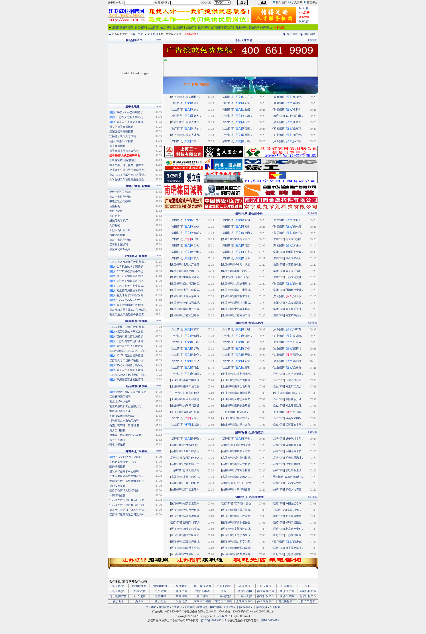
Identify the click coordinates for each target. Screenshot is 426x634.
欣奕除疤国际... (243, 418)
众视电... (298, 367)
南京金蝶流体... (295, 302)
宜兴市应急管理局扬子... (130, 336)
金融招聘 (190, 27)
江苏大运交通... (295, 277)
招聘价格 (266, 27)
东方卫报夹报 (223, 601)
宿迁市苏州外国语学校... (130, 276)
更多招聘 (312, 40)
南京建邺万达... (243, 476)
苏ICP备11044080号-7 (213, 620)
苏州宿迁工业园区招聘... (130, 379)
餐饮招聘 (228, 27)
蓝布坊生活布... (243, 399)
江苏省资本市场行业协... (130, 341)
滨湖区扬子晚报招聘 (121, 131)
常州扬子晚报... (243, 239)
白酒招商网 (139, 586)
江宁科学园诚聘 (118, 244)
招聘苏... (247, 245)
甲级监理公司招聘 (120, 201)
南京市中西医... (295, 315)
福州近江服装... (192, 411)
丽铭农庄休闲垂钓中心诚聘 (125, 435)
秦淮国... (247, 232)
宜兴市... (196, 103)
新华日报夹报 (308, 596)
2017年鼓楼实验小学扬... (130, 271)
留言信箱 (275, 607)
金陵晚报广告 (308, 591)
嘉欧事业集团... (295, 470)
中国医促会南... (295, 503)
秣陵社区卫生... (192, 554)
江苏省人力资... (295, 483)
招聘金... (196, 367)
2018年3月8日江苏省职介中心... (127, 350)
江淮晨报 (287, 586)
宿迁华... (196, 251)
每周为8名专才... (192, 457)
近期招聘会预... (192, 451)
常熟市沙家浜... (243, 528)
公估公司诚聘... (192, 302)
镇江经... (298, 96)
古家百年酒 (202, 591)
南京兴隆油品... (243, 392)
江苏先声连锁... (192, 541)
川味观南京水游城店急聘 (124, 420)
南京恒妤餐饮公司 (120, 401)
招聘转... (298, 348)
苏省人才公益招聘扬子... (130, 112)
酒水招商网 (245, 591)
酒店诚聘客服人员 (120, 411)
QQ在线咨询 (243, 607)
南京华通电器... (192, 386)
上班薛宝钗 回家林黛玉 (123, 160)
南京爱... (298, 283)
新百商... (196, 373)
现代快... (196, 239)
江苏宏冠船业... (192, 315)
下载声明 (189, 607)
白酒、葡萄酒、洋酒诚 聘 (124, 425)
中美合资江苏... (192, 277)
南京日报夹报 (265, 596)
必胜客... (247, 367)
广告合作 (177, 607)
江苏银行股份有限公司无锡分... (127, 514)
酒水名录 (118, 601)
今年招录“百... (243, 277)
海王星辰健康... (243, 509)
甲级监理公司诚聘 (120, 191)
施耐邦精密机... (192, 405)
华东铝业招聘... (243, 470)
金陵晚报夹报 (244, 601)
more (158, 39)
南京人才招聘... (243, 464)
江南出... (247, 226)
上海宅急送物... (192, 296)
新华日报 (139, 596)
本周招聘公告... (243, 270)
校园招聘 (165, 27)
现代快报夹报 (287, 601)
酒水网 (139, 601)
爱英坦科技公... (243, 302)
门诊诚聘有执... (295, 554)
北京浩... (196, 424)
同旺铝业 (114, 215)
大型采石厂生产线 (120, 230)
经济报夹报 (287, 596)
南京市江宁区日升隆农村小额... (127, 509)
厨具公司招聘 (117, 430)
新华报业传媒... (295, 251)
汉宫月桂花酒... (295, 380)
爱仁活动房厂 (117, 211)
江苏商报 (244, 586)
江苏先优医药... (295, 535)
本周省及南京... (243, 451)
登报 (308, 586)
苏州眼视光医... (243, 522)
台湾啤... (298, 411)
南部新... (196, 232)
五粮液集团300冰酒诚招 (123, 415)
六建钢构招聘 (117, 235)
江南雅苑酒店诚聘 (120, 396)
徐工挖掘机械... (295, 264)
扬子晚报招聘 (117, 145)
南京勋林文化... (243, 424)
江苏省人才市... (192, 122)
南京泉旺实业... (295, 308)
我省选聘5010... (192, 445)
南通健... (298, 541)
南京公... (196, 141)
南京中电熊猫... (243, 289)
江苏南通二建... (243, 315)
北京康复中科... (295, 516)
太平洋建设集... (192, 289)
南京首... (196, 109)
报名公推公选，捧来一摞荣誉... (127, 165)
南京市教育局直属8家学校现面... (128, 309)
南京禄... (298, 361)
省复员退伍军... (192, 503)
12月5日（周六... (243, 483)
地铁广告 (181, 591)
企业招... (247, 109)
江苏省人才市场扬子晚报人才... (127, 360)
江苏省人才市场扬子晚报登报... (127, 261)
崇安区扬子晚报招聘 (121, 126)
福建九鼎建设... (295, 258)
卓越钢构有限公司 (120, 249)
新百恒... (247, 128)
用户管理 (309, 34)
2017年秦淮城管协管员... (130, 355)
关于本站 (151, 607)
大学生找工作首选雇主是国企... (127, 179)
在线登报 (139, 591)
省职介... (298, 109)
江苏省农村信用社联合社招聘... (127, 505)
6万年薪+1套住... (243, 503)
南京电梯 (160, 596)
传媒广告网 (137, 34)
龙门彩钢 (114, 225)
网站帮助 (164, 607)
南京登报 (160, 591)
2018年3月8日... (295, 115)
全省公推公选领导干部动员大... (127, 169)
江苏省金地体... (295, 373)
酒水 (224, 591)
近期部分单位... (295, 451)
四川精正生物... (192, 547)
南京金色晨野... (243, 386)
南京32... (196, 361)
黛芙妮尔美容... (192, 528)
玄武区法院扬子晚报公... (130, 365)
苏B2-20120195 (270, 620)
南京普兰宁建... (192, 308)
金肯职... (298, 128)
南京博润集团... (192, 283)
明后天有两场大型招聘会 (124, 490)
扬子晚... (298, 134)
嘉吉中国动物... (192, 380)
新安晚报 (266, 586)
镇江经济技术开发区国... (130, 331)
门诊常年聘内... (243, 554)
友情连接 (202, 607)
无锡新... (196, 418)
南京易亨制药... (243, 541)
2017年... (196, 128)
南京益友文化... (243, 296)
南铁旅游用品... (243, 405)
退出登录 (292, 34)
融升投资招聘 (117, 466)
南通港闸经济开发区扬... (130, 346)
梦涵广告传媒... (243, 380)
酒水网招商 (160, 586)
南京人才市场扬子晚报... (130, 121)
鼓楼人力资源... (295, 489)
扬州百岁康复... (192, 516)
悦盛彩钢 (114, 206)
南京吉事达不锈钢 (120, 196)
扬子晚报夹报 (265, 601)
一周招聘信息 (117, 495)
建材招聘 (241, 27)
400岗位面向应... (243, 445)
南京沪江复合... (295, 386)
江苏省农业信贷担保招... (130, 457)
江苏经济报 (245, 596)
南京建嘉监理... (295, 405)
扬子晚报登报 (202, 586)
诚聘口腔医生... (295, 522)
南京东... (298, 232)
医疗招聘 (216, 27)
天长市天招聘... (192, 509)
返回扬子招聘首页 (122, 27)
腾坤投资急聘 (117, 485)
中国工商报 (224, 586)
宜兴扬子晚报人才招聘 (122, 136)
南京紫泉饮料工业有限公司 (125, 406)
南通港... (298, 103)
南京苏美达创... (295, 270)
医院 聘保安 (295, 509)
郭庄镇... (298, 296)
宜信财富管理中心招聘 (122, 461)
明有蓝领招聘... (243, 457)
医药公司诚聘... (192, 399)
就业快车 (254, 27)
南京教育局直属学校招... (130, 290)
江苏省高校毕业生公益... (130, 285)
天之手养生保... (243, 535)
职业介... (196, 354)
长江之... (247, 96)
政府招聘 (203, 27)
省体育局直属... (295, 445)
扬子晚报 (118, 586)
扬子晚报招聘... (295, 239)
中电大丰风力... (243, 308)
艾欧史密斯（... (243, 283)
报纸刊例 (304, 8)
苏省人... (196, 115)
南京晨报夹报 (202, 601)
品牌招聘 (178, 27)
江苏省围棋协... (192, 96)
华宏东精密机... (295, 464)
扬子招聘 (153, 34)
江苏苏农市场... (295, 424)
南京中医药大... (192, 535)
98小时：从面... (243, 264)
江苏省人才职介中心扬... (130, 117)
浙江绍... (247, 115)
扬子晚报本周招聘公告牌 (124, 150)
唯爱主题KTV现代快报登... (132, 392)
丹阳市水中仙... (295, 289)
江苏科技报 (224, 596)
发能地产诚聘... (192, 264)
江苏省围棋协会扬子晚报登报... (127, 326)
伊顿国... (298, 122)
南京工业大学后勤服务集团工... (127, 314)
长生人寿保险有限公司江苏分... (127, 476)
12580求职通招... (294, 476)
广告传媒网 (220, 616)
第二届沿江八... (192, 489)
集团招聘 (140, 27)
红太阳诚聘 (192, 470)
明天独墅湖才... (295, 457)
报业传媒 (181, 601)
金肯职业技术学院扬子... (130, 266)
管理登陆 (228, 607)
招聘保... (247, 258)
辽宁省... (247, 348)
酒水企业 (160, 601)
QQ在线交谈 (260, 607)
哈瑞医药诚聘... (243, 547)
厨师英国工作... (192, 270)
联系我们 (304, 21)
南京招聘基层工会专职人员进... (127, 174)
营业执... (298, 245)
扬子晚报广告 (118, 596)
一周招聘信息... (192, 483)
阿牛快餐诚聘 (117, 444)
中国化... (196, 245)
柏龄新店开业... (295, 399)
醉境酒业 (181, 586)
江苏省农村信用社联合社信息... (127, 500)
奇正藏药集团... (295, 547)
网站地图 (215, 607)
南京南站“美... (294, 392)
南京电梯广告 (265, 591)
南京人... (196, 258)
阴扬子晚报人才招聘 (121, 141)
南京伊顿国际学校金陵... (130, 304)
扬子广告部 (308, 601)
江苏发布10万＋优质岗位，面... (127, 374)
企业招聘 (153, 27)
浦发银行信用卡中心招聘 (124, 471)
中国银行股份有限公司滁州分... (127, 481)
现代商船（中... (192, 464)
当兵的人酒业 (117, 439)
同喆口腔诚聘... (243, 516)
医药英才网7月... (192, 522)
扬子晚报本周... (295, 438)
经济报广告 (287, 591)
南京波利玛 (192, 392)
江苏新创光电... (243, 373)
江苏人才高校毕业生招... (130, 300)
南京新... (298, 226)
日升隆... (247, 134)
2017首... (247, 122)
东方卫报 (181, 596)
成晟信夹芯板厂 (118, 220)
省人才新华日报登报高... (130, 295)
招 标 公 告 (243, 411)
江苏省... (247, 103)
